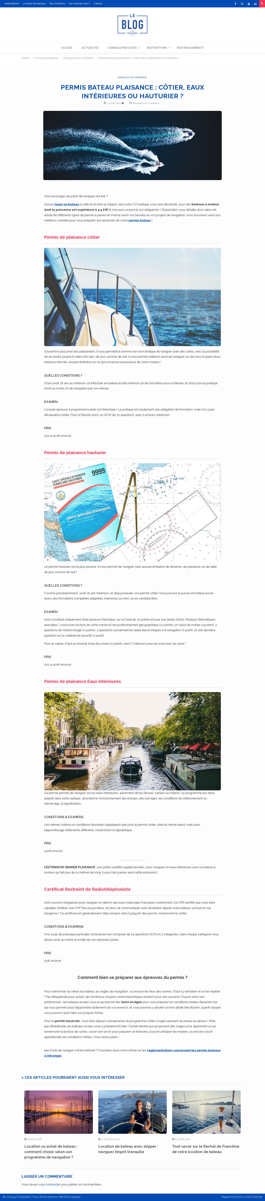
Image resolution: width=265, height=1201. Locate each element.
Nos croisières (57, 3)
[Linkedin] (255, 4)
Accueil (67, 47)
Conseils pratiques (122, 47)
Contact (98, 3)
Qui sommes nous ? (79, 3)
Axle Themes (254, 1196)
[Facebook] (235, 4)
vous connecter (49, 1184)
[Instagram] (242, 4)
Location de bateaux (34, 3)
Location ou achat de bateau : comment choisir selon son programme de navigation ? (50, 1151)
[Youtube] (249, 4)
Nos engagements (190, 47)
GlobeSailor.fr (12, 3)
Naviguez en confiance (132, 77)
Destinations (157, 47)
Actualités (90, 47)
